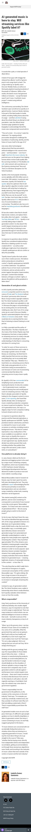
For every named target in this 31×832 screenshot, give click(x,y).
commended (20, 380)
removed (5, 292)
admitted (18, 118)
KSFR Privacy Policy (8, 818)
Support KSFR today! (15, 6)
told (3, 197)
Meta (9, 219)
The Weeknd (19, 294)
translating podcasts (13, 206)
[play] (2, 830)
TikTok (16, 219)
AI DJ (16, 199)
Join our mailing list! (8, 814)
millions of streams (8, 317)
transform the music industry (15, 155)
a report (10, 484)
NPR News (6, 762)
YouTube (4, 219)
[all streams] (29, 830)
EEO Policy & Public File (9, 811)
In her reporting (11, 398)
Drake (10, 294)
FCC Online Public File (8, 807)
